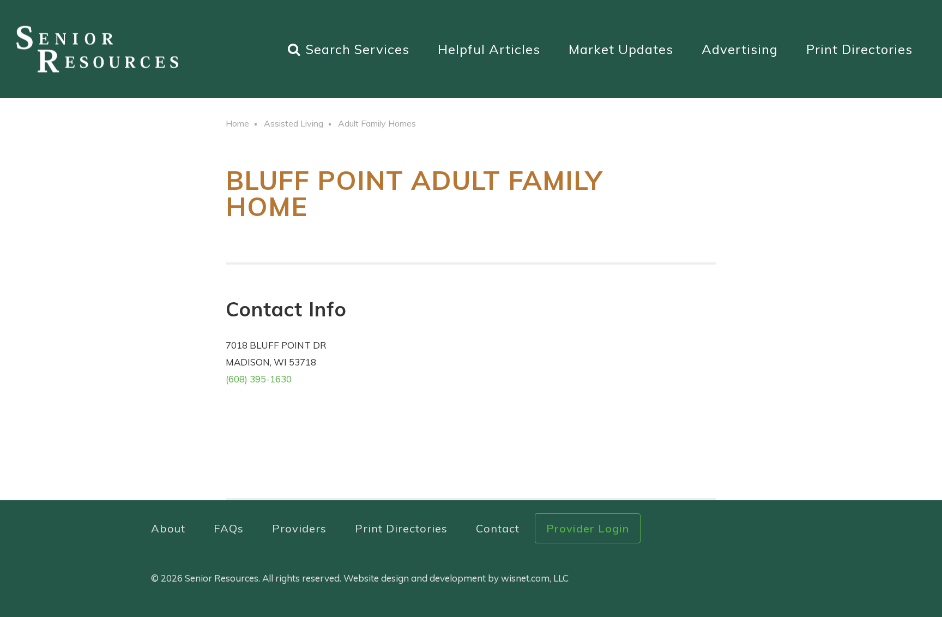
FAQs (229, 528)
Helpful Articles (489, 49)
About (168, 528)
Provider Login (587, 528)
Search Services (357, 49)
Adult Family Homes (377, 123)
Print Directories (859, 49)
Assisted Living (293, 123)
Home (237, 123)
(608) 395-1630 (259, 379)
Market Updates (621, 49)
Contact (498, 528)
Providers (299, 528)
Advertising (740, 49)
